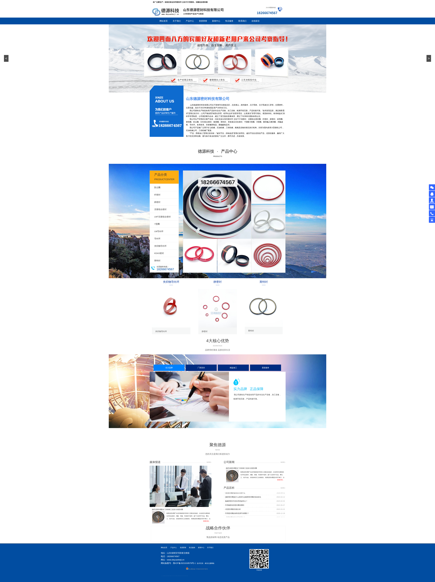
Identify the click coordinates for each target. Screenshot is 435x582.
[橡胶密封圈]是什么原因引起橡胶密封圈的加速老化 (243, 508)
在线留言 (255, 21)
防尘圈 (157, 187)
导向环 (157, 238)
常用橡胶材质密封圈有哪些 (234, 517)
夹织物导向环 (160, 246)
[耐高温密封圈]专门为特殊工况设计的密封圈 (241, 468)
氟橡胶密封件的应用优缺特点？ (236, 513)
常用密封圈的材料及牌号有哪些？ (237, 500)
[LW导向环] (268, 222)
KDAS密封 (159, 253)
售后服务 (229, 21)
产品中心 (190, 21)
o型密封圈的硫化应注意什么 (235, 504)
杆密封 (157, 195)
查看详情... (280, 480)
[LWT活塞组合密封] (234, 256)
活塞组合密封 (160, 209)
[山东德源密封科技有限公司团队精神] (180, 487)
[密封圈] (217, 205)
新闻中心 (216, 21)
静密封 (157, 202)
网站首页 (164, 21)
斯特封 (157, 260)
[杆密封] (268, 256)
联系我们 (242, 21)
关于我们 (177, 21)
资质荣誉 (203, 21)
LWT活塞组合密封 (162, 217)
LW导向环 (158, 231)
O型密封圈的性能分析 (233, 496)
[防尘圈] (200, 256)
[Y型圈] (268, 188)
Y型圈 (157, 224)
